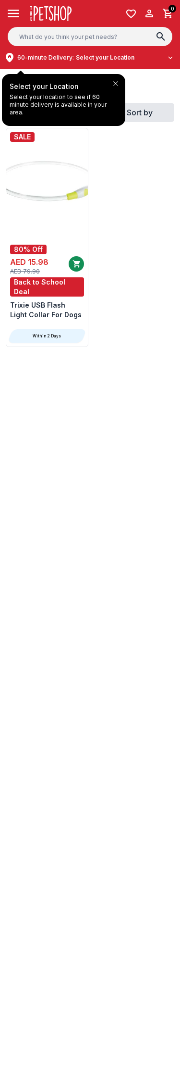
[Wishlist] (131, 13)
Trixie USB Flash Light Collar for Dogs (46, 310)
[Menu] (13, 13)
